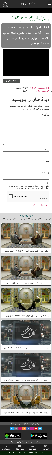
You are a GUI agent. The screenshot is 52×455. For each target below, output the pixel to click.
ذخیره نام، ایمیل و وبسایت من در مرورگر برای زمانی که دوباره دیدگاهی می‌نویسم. (27, 187)
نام (47, 150)
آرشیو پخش (32, 449)
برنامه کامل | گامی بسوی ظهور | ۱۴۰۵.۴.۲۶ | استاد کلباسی (26, 380)
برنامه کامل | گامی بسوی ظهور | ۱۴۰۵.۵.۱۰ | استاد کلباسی (26, 347)
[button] (49, 3)
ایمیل (46, 161)
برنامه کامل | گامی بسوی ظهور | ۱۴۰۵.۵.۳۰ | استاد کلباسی (26, 251)
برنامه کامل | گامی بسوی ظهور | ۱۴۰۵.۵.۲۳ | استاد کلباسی (26, 283)
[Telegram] (40, 428)
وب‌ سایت (44, 172)
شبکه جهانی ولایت (27, 3)
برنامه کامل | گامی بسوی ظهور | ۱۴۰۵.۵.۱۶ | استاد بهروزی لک (26, 315)
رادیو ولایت (6, 449)
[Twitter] (12, 428)
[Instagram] (32, 428)
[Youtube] (36, 428)
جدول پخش (19, 449)
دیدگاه (45, 115)
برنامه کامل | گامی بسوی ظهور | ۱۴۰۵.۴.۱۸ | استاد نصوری (26, 412)
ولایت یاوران (45, 449)
